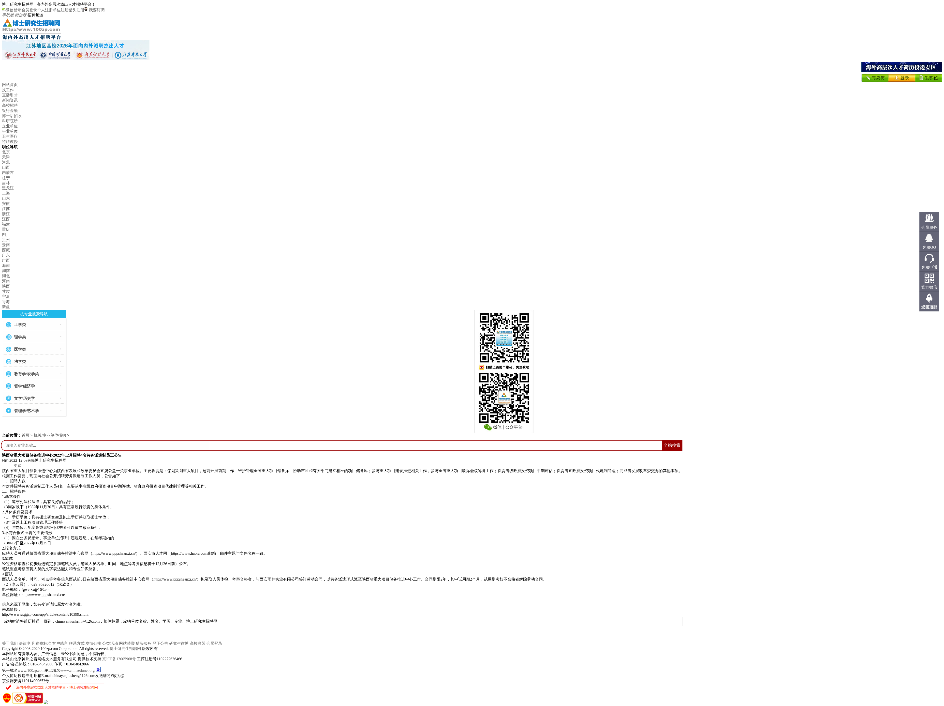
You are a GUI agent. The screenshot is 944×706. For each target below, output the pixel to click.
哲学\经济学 (24, 386)
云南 (6, 245)
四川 (6, 234)
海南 (6, 265)
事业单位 (10, 131)
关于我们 (10, 643)
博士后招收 (12, 116)
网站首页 (10, 85)
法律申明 (26, 643)
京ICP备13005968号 (119, 659)
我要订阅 (96, 10)
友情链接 (93, 643)
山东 (6, 198)
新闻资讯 (10, 100)
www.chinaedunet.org (77, 670)
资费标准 (43, 643)
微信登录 (13, 10)
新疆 (6, 307)
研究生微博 (179, 643)
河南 (6, 281)
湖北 (6, 276)
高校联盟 (198, 643)
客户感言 (60, 643)
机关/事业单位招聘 (50, 435)
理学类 (20, 337)
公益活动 (110, 643)
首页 (26, 435)
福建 (6, 224)
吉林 (6, 183)
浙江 (6, 214)
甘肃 (6, 291)
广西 (6, 260)
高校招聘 (10, 105)
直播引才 (10, 95)
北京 (6, 152)
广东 (6, 255)
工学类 (20, 324)
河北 (6, 162)
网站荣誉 (127, 643)
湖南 (6, 271)
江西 (6, 219)
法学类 (20, 361)
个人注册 (45, 10)
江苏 (6, 209)
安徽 (6, 203)
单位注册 (61, 10)
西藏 (6, 250)
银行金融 (10, 110)
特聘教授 (10, 141)
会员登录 (29, 10)
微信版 (21, 15)
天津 (6, 157)
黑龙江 (8, 188)
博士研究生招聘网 (125, 648)
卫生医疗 (10, 136)
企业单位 (10, 126)
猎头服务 (143, 643)
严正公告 (160, 643)
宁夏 (6, 296)
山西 (6, 167)
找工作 (8, 90)
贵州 (6, 240)
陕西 (6, 286)
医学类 (20, 349)
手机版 (8, 15)
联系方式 (77, 643)
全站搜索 (672, 445)
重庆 (6, 229)
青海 (6, 302)
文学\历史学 (24, 398)
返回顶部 (929, 307)
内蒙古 (8, 172)
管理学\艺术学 (26, 411)
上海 (6, 193)
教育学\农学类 (26, 374)
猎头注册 (76, 10)
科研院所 (10, 121)
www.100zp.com (31, 670)
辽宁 (6, 178)
